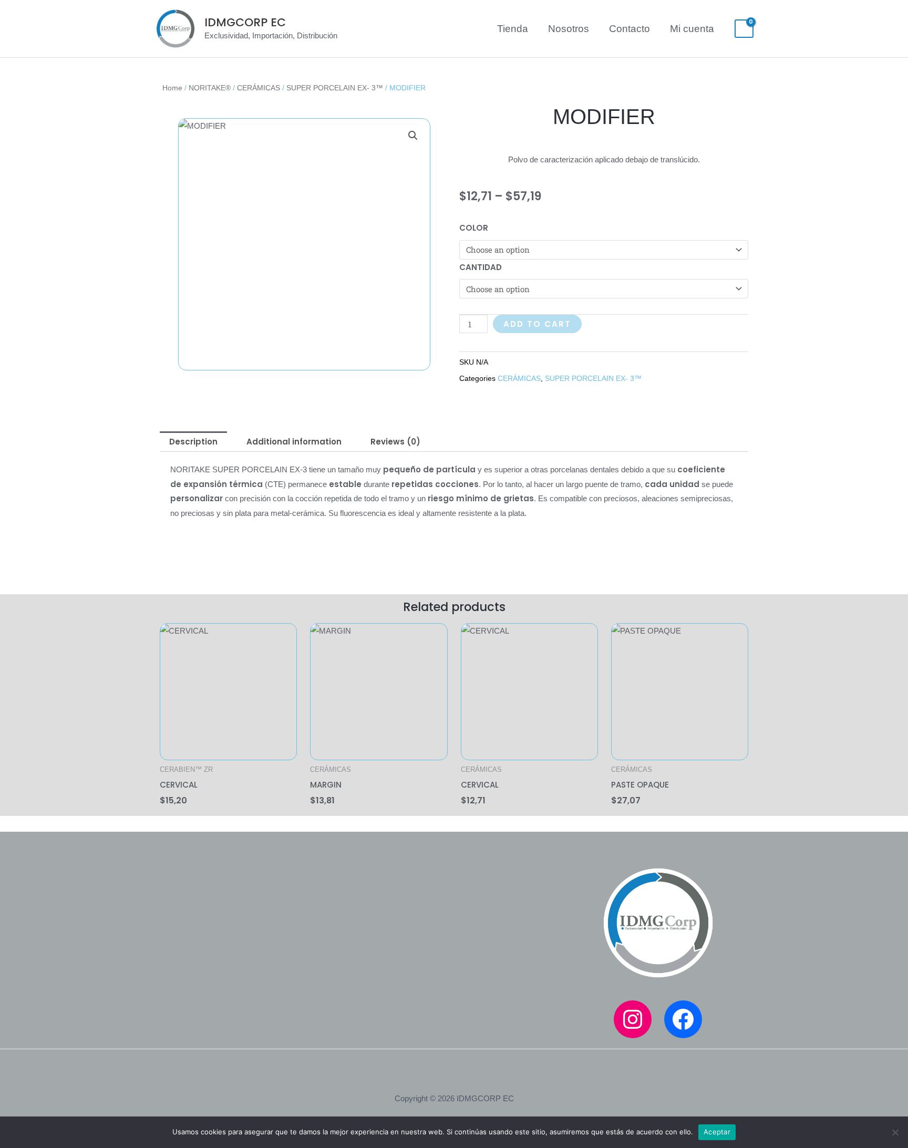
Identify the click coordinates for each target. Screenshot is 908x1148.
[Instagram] (633, 1019)
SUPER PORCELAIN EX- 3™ (334, 88)
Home (172, 88)
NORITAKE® (210, 88)
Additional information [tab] (294, 441)
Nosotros (568, 28)
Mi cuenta (692, 28)
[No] (895, 1132)
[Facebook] (683, 1019)
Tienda (512, 28)
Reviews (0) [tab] (395, 441)
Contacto (629, 28)
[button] (413, 135)
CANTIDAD (480, 267)
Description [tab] (193, 441)
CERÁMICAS (258, 88)
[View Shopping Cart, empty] (744, 28)
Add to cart (537, 323)
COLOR (473, 227)
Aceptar (717, 1132)
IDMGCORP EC (245, 22)
